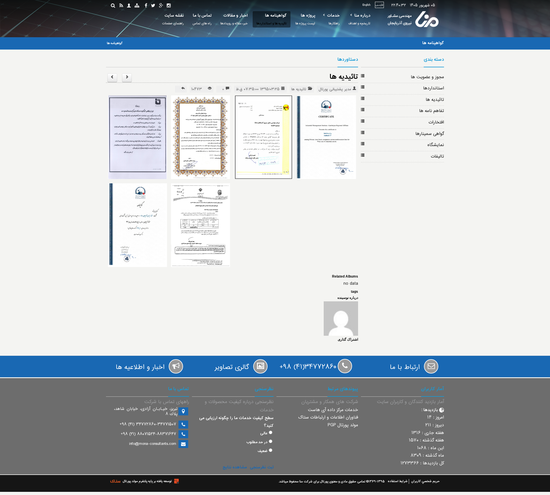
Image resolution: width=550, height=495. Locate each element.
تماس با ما (202, 15)
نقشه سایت (174, 15)
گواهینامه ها (276, 15)
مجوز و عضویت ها (427, 77)
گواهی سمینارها (429, 134)
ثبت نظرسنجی (262, 467)
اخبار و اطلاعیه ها (140, 367)
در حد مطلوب (257, 442)
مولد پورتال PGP (343, 425)
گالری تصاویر (232, 367)
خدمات (333, 15)
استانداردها (433, 88)
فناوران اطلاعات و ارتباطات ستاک (328, 417)
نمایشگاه (435, 145)
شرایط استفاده (398, 481)
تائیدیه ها (435, 100)
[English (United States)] (366, 5)
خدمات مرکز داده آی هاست (333, 410)
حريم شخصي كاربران (425, 481)
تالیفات (437, 156)
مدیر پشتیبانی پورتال (335, 89)
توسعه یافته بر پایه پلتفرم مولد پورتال (147, 481)
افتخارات (436, 122)
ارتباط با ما (405, 367)
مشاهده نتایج (235, 467)
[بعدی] (112, 77)
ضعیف (263, 451)
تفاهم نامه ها (431, 111)
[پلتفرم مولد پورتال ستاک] (176, 481)
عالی (264, 433)
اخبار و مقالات (235, 15)
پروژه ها (308, 15)
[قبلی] (127, 77)
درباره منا (362, 15)
